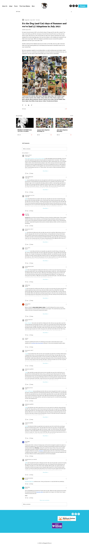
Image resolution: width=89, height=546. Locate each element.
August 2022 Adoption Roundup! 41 (43, 130)
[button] (10, 6)
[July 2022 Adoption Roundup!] (64, 123)
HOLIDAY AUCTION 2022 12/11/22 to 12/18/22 (25, 130)
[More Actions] (66, 155)
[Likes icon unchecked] (26, 173)
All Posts (18, 11)
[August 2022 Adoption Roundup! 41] (44, 123)
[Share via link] (31, 105)
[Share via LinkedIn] (28, 105)
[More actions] (66, 20)
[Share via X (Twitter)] (25, 105)
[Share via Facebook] (22, 105)
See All (71, 115)
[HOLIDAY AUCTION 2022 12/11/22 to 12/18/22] (25, 123)
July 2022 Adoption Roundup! (62, 130)
